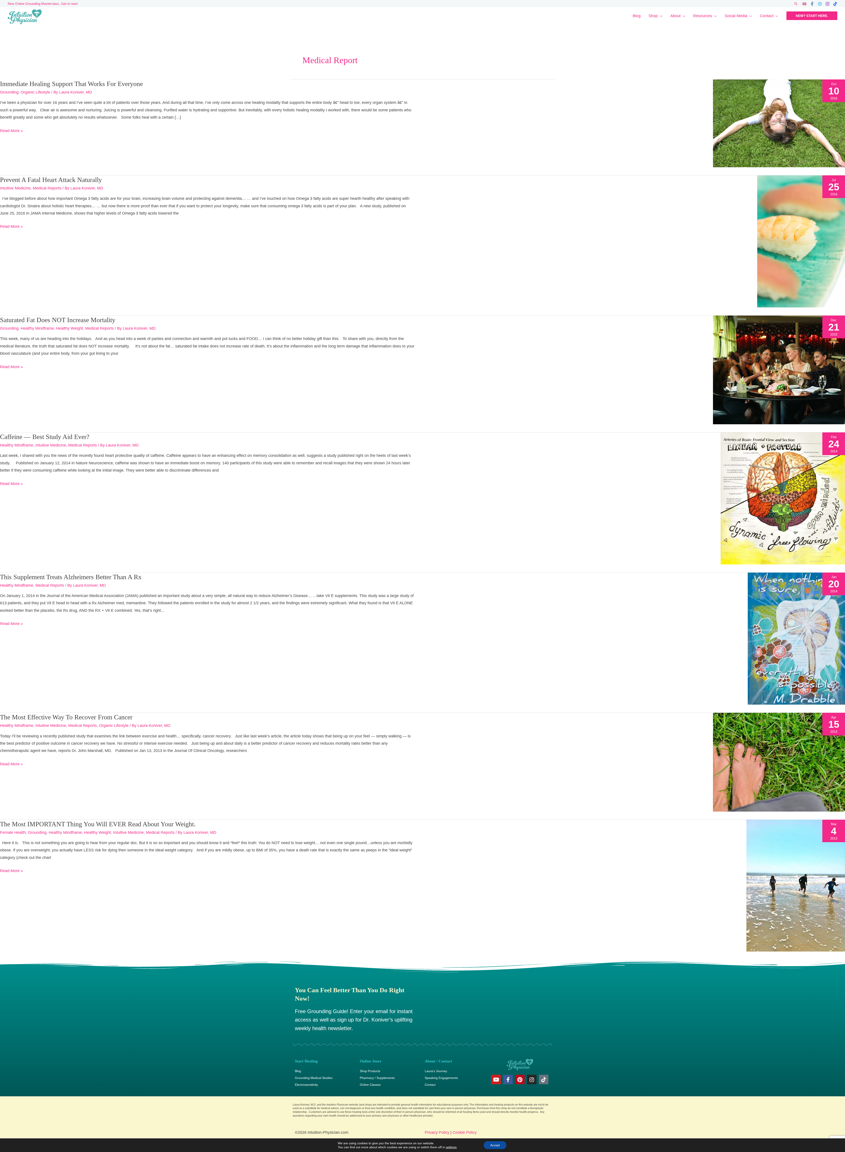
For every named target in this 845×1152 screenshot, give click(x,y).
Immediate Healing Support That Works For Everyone (71, 83)
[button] (796, 4)
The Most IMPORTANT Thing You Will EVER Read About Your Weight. (98, 824)
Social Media (736, 16)
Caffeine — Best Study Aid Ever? (44, 436)
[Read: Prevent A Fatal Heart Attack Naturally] (801, 241)
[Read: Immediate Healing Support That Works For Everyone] (779, 123)
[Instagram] (827, 4)
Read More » (11, 130)
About (675, 16)
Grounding (9, 92)
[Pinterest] (820, 4)
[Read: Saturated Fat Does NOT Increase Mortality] (779, 369)
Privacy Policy (437, 1132)
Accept (495, 1145)
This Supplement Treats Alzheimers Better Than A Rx (70, 577)
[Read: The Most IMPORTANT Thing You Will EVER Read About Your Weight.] (795, 885)
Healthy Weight (69, 328)
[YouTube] (804, 4)
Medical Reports (47, 188)
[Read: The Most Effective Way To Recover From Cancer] (779, 762)
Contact (766, 16)
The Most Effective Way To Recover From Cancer (66, 717)
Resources (702, 16)
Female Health (13, 832)
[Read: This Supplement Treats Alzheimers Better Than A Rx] (796, 638)
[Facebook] (812, 4)
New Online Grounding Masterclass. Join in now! (43, 4)
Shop (653, 16)
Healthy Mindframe (37, 328)
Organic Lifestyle (35, 92)
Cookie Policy (465, 1132)
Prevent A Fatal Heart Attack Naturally (51, 179)
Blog (637, 16)
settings (451, 1147)
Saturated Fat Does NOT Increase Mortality (57, 319)
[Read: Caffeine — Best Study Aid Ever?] (783, 498)
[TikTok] (835, 4)
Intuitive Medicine (15, 188)
